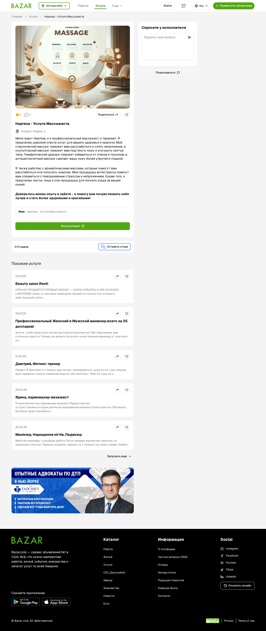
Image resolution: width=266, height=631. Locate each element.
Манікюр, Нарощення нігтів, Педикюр (48, 434)
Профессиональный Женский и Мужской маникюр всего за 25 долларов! (71, 324)
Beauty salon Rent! (31, 283)
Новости (109, 596)
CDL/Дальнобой (114, 572)
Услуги (100, 6)
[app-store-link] (56, 602)
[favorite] (127, 115)
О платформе (166, 549)
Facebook (232, 555)
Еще (115, 6)
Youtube (231, 562)
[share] (117, 276)
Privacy (229, 620)
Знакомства (111, 588)
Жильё (107, 557)
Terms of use (246, 620)
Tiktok (229, 569)
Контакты (164, 596)
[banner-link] (72, 491)
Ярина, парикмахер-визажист (42, 397)
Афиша (107, 580)
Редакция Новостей (171, 580)
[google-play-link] (25, 602)
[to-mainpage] (27, 540)
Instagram (232, 548)
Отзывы (163, 564)
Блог (106, 603)
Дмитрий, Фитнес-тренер (37, 363)
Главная (16, 16)
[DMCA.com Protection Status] (212, 620)
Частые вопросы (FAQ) (172, 557)
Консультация (70, 226)
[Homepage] (21, 6)
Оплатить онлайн (239, 585)
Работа (83, 6)
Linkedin (231, 576)
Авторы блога (167, 572)
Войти (168, 5)
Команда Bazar (168, 588)
